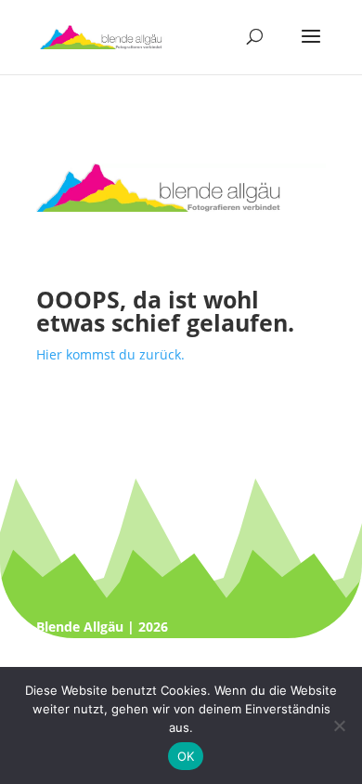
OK (186, 756)
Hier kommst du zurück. (110, 354)
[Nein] (339, 725)
